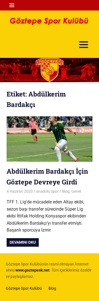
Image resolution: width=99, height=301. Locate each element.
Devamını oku (23, 242)
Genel (76, 191)
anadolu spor (47, 191)
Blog (66, 191)
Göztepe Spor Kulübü (24, 288)
